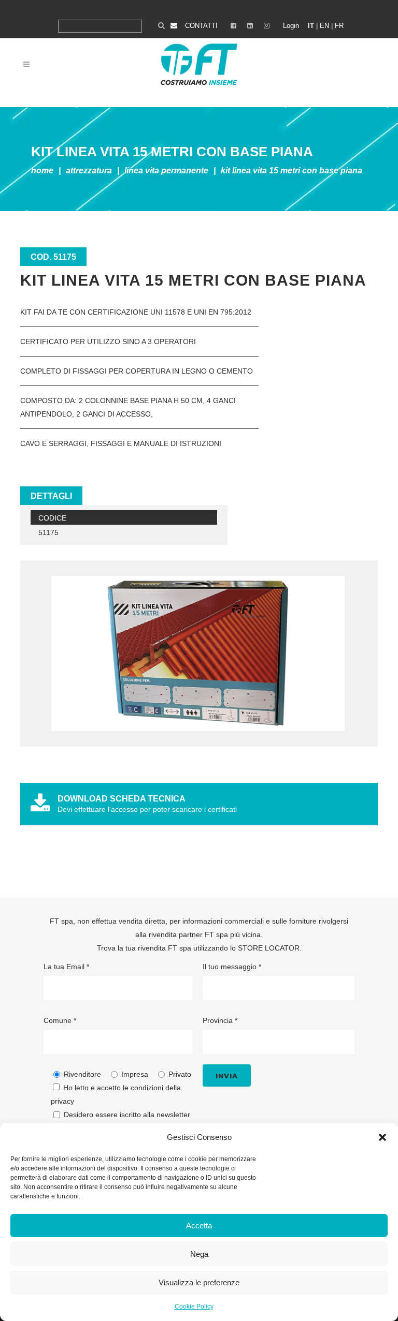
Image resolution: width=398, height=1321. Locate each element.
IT (311, 25)
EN (324, 25)
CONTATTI (201, 25)
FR (339, 25)
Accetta (199, 1225)
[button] (382, 1137)
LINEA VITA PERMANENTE (166, 170)
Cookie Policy (194, 1306)
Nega (199, 1254)
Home (42, 170)
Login (291, 25)
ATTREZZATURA (89, 170)
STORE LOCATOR (269, 948)
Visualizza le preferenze (199, 1282)
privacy (62, 1101)
